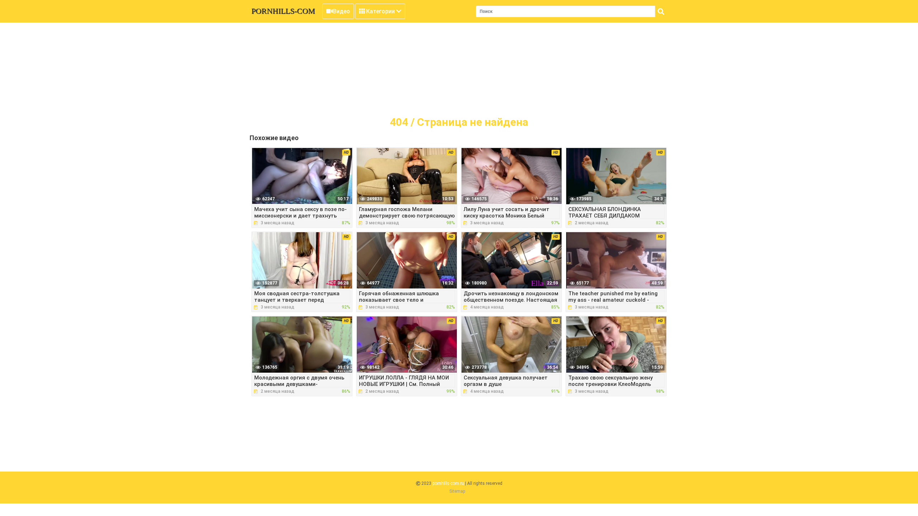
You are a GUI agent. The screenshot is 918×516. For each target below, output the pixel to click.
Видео (341, 11)
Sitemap (457, 491)
